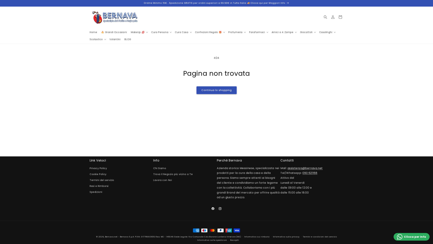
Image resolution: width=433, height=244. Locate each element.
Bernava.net (111, 236)
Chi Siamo (159, 168)
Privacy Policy (98, 168)
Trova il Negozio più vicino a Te (173, 174)
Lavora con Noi (162, 180)
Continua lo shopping (216, 90)
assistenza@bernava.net (305, 168)
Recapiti (234, 240)
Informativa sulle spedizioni (212, 240)
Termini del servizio (102, 180)
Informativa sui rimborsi (257, 236)
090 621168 (309, 173)
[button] (139, 32)
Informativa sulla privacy (286, 236)
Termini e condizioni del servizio (320, 236)
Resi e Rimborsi (99, 186)
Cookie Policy (98, 174)
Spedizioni (96, 192)
